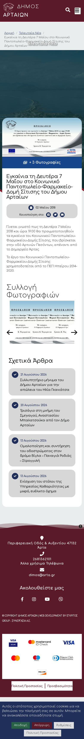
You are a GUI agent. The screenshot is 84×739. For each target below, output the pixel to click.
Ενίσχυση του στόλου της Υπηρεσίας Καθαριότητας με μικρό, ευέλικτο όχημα (44, 486)
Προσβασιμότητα (60, 686)
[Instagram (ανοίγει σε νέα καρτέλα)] (34, 599)
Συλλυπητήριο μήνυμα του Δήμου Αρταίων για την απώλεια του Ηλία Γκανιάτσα (44, 385)
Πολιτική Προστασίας (27, 686)
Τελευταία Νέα (30, 33)
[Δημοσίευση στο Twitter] (55, 214)
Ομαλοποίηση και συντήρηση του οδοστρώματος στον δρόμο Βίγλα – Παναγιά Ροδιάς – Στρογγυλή (46, 453)
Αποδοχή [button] (20, 725)
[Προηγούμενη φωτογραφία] (10, 332)
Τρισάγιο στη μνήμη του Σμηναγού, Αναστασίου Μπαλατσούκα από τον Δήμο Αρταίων (44, 418)
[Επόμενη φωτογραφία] (74, 332)
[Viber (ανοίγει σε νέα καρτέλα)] (61, 599)
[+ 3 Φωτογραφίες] (42, 137)
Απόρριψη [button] (41, 725)
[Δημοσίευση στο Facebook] (48, 214)
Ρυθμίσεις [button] (63, 725)
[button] (67, 10)
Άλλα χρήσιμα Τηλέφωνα (42, 563)
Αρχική (9, 33)
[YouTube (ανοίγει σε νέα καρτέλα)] (47, 599)
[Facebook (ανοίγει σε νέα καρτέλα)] (22, 599)
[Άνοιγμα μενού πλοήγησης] (78, 11)
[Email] (62, 214)
